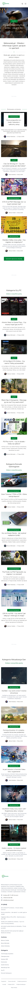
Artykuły (4, 904)
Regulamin (3, 981)
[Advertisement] (14, 96)
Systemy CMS (4, 959)
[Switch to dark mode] (22, 3)
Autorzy (4, 937)
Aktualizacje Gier (14, 116)
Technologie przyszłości (7, 953)
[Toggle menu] (25, 3)
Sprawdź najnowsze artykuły (14, 259)
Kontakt (4, 984)
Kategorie (4, 950)
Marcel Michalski (5, 943)
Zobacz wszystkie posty (14, 294)
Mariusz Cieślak (5, 940)
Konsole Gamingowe (14, 198)
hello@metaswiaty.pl (8, 900)
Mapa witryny (14, 987)
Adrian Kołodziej (5, 946)
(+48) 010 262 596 (7, 897)
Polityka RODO (11, 984)
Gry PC (14, 21)
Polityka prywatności (22, 981)
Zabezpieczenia (5, 956)
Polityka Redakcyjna (21, 984)
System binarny (5, 964)
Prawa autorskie (12, 981)
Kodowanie (4, 962)
